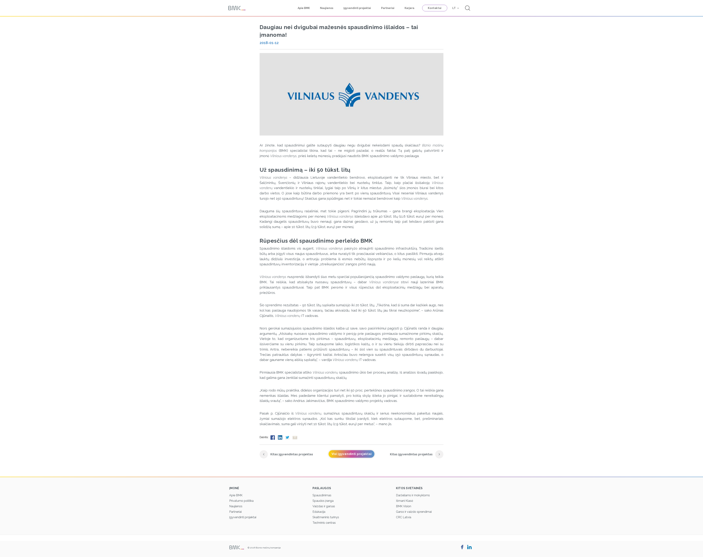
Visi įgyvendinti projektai (352, 454)
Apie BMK (304, 8)
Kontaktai (435, 8)
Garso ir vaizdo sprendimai (414, 511)
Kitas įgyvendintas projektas (291, 454)
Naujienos (326, 8)
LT (454, 8)
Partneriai (387, 8)
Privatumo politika (241, 501)
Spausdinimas (322, 495)
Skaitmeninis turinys (326, 517)
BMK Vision (403, 506)
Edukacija (319, 511)
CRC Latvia (403, 517)
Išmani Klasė (404, 501)
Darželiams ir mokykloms (413, 495)
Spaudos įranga (323, 501)
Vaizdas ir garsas (324, 506)
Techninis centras (324, 522)
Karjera (409, 8)
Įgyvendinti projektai (357, 8)
